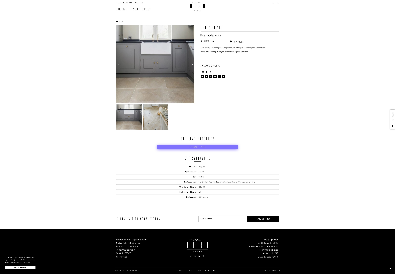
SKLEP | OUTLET (141, 9)
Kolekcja (121, 9)
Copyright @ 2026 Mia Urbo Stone (127, 271)
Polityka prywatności (272, 271)
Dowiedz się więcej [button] (23, 262)
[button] (118, 64)
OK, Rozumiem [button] (20, 267)
